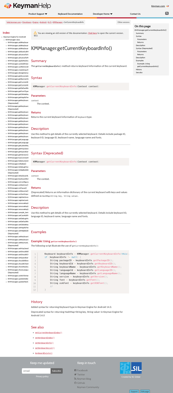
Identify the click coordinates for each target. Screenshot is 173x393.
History (139, 70)
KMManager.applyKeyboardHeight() (18, 61)
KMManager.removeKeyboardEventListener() (18, 209)
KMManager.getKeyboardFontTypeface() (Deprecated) (18, 107)
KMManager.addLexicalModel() (18, 52)
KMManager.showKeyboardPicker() (18, 267)
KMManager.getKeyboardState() (18, 130)
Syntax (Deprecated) (144, 49)
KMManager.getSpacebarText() (18, 152)
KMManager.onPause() (17, 188)
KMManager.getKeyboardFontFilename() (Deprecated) (18, 102)
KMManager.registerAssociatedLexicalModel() (18, 197)
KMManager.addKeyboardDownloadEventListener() (18, 46)
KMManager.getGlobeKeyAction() (18, 94)
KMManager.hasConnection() (18, 158)
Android (43, 22)
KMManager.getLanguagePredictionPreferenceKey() (18, 143)
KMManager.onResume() (18, 191)
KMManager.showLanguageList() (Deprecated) (18, 271)
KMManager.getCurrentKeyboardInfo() (151, 30)
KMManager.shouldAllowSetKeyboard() (18, 261)
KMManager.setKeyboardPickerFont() (18, 240)
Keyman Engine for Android (15, 37)
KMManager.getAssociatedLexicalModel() (18, 76)
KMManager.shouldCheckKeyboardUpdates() (18, 264)
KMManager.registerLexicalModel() (18, 200)
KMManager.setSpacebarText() (18, 258)
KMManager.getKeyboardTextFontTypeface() (18, 137)
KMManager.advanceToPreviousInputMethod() (18, 58)
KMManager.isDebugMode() (18, 167)
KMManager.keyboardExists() (18, 179)
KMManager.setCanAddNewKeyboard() (18, 216)
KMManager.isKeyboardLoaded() (18, 176)
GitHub (81, 382)
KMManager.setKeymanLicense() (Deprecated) (18, 244)
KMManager (58, 22)
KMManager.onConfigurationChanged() (18, 182)
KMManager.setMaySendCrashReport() (18, 249)
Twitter (81, 374)
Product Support (36, 14)
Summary (140, 33)
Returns (140, 42)
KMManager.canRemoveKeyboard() (18, 67)
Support (134, 391)
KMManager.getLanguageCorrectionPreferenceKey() (18, 140)
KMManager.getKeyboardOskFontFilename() (18, 121)
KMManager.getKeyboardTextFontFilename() (18, 134)
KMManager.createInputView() (18, 70)
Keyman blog (84, 378)
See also (139, 73)
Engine (36, 22)
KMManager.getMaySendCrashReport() (18, 149)
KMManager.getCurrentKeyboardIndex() (18, 82)
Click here (92, 33)
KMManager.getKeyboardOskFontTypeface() (18, 124)
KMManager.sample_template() (18, 213)
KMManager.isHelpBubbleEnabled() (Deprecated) (18, 171)
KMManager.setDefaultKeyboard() (18, 222)
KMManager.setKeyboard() (18, 237)
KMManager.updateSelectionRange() (18, 279)
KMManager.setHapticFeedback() (18, 228)
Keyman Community (88, 387)
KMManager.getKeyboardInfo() (18, 118)
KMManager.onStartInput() (18, 194)
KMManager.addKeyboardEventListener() (18, 49)
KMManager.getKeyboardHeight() (18, 112)
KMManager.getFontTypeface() (18, 91)
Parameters (142, 39)
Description (140, 46)
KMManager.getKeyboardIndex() (18, 115)
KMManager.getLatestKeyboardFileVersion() (18, 146)
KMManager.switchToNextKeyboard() (18, 276)
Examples (140, 61)
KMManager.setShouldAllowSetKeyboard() (18, 252)
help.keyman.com (14, 22)
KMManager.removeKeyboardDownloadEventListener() (18, 207)
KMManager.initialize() (17, 164)
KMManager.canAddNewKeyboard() (18, 64)
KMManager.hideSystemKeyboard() (18, 161)
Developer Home (101, 14)
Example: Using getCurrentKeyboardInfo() (148, 65)
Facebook (82, 370)
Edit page (145, 391)
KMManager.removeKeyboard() (18, 203)
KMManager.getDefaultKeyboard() (18, 88)
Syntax (139, 36)
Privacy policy (42, 376)
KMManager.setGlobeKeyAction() (18, 225)
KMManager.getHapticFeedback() (18, 98)
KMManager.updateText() (18, 282)
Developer (26, 22)
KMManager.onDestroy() (18, 185)
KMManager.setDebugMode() (18, 219)
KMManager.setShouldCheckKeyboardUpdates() (18, 255)
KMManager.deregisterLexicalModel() (18, 73)
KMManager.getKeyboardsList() (18, 127)
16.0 (50, 22)
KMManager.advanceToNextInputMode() (18, 55)
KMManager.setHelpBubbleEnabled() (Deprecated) (18, 232)
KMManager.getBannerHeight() (18, 79)
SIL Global (136, 377)
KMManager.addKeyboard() (18, 43)
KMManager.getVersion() (18, 155)
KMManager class (13, 40)
